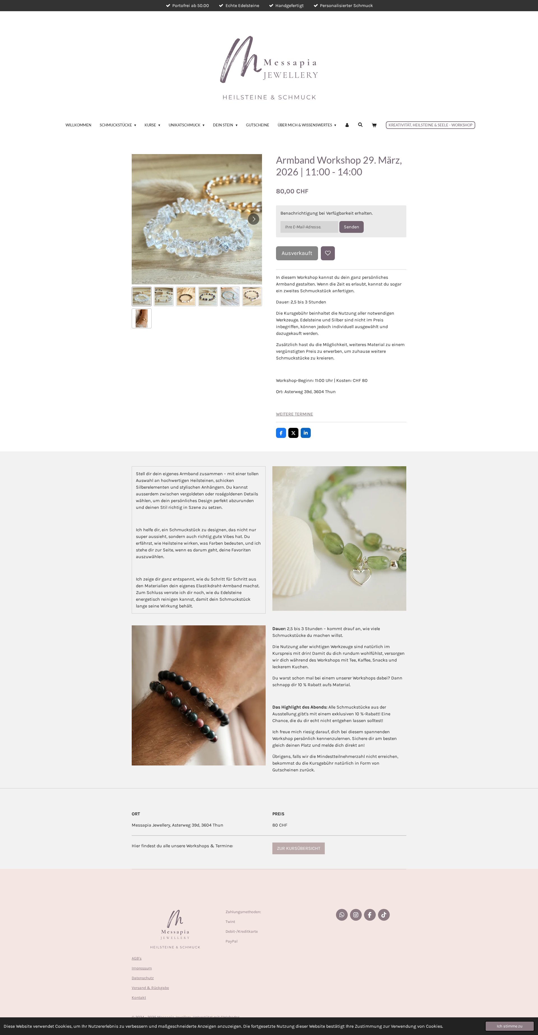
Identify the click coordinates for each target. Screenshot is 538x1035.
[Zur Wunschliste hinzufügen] (328, 253)
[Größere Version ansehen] (339, 538)
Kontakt (139, 997)
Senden (351, 226)
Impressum (142, 968)
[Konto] (347, 125)
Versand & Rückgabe (150, 987)
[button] (142, 297)
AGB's (137, 958)
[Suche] (360, 124)
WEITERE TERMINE (294, 414)
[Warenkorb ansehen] (374, 125)
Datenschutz (143, 978)
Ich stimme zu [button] (510, 1026)
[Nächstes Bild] (253, 219)
